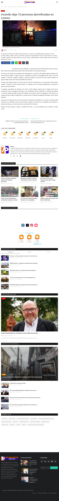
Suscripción (54, 467)
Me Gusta (5, 137)
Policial (5, 6)
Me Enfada (35, 137)
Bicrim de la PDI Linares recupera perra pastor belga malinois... (47, 180)
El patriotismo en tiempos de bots (18, 383)
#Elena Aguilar (12, 418)
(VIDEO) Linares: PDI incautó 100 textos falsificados (49, 199)
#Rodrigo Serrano (45, 421)
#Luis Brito (12, 424)
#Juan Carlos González (35, 421)
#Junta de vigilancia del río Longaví (46, 418)
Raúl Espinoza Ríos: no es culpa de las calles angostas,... (23, 270)
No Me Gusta (12, 137)
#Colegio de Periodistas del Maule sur (36, 424)
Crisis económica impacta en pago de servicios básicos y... (24, 404)
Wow (51, 137)
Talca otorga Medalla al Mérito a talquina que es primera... (23, 390)
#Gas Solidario (34, 418)
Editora (5, 50)
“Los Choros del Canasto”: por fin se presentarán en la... (23, 277)
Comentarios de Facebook (9, 208)
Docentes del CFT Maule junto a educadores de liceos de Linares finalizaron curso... (44, 121)
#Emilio (18, 424)
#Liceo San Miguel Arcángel (23, 418)
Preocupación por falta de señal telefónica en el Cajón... (19, 333)
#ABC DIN (24, 424)
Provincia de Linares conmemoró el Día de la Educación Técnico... (25, 397)
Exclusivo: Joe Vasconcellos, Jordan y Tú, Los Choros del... (24, 256)
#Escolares (15, 421)
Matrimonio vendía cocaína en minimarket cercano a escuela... (29, 179)
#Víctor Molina (5, 424)
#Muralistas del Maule (6, 421)
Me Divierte (27, 137)
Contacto (34, 493)
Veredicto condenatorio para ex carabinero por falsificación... (33, 480)
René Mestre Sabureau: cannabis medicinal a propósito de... (24, 284)
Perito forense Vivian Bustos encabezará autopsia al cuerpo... (9, 199)
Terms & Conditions (52, 493)
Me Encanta (20, 137)
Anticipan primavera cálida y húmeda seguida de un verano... (33, 471)
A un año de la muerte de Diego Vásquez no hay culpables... (29, 199)
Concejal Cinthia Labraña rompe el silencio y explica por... (33, 463)
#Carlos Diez (4, 418)
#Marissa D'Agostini (24, 421)
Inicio (2, 6)
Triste (43, 137)
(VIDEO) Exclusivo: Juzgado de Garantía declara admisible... (24, 263)
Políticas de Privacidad (42, 493)
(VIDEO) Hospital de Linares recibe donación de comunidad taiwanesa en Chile (16, 121)
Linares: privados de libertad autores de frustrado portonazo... (8, 180)
